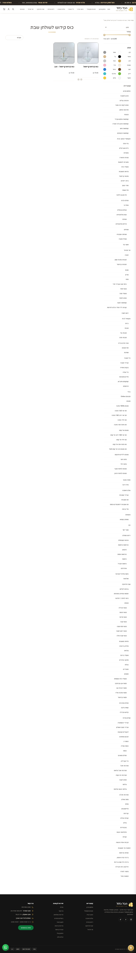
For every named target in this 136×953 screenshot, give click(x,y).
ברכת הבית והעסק (123, 857)
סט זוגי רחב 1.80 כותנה (119, 415)
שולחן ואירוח (126, 718)
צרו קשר (61, 911)
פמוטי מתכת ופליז (121, 693)
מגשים (127, 603)
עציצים (125, 219)
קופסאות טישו (124, 128)
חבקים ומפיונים (124, 737)
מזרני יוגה (125, 485)
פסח (127, 279)
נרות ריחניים (125, 181)
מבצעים (22, 9)
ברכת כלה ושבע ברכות (121, 862)
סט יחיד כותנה (122, 420)
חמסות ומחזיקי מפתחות (121, 594)
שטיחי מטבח (123, 239)
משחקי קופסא (124, 519)
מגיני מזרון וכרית (123, 343)
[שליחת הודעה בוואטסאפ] (5, 947)
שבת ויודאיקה (40, 9)
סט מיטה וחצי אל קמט (120, 444)
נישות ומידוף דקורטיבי (122, 574)
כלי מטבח (71, 9)
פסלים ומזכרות (124, 703)
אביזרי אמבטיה (124, 495)
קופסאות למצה (122, 303)
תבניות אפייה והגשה (122, 842)
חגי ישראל (30, 9)
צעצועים (127, 515)
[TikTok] (120, 920)
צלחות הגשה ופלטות (120, 789)
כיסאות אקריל (122, 564)
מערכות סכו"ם (124, 795)
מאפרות (126, 153)
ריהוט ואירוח (51, 9)
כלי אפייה (126, 372)
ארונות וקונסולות (123, 540)
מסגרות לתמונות (123, 162)
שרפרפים (124, 568)
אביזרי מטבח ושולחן (122, 727)
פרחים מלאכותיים (121, 224)
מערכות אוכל (124, 766)
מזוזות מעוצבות (124, 641)
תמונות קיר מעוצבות (124, 848)
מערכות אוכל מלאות (120, 770)
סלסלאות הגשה (122, 832)
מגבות (127, 328)
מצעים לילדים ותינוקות (122, 455)
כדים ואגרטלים (124, 148)
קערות (125, 837)
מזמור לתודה (124, 871)
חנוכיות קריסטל (122, 264)
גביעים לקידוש (124, 589)
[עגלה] (4, 9)
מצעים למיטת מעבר (120, 469)
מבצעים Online (125, 396)
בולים (125, 823)
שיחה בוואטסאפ (26, 928)
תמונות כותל (125, 876)
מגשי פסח (123, 289)
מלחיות (126, 651)
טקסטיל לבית (126, 319)
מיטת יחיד (123, 464)
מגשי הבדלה (123, 608)
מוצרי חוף (126, 530)
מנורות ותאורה (124, 158)
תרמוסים (126, 386)
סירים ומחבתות (124, 377)
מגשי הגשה (123, 612)
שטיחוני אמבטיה (122, 234)
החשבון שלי (60, 933)
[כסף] (81, 79)
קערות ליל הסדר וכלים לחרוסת (117, 307)
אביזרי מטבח (124, 363)
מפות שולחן (125, 799)
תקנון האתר (60, 922)
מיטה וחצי (124, 459)
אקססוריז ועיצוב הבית (123, 139)
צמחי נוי (126, 205)
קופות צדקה (125, 708)
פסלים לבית (125, 200)
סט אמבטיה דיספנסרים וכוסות (119, 504)
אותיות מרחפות (124, 853)
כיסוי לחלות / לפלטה (122, 598)
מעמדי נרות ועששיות (120, 679)
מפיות (127, 804)
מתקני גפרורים (124, 660)
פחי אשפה (125, 190)
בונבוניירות (123, 827)
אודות (61, 907)
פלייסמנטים (125, 809)
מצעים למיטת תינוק (120, 473)
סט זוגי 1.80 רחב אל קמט (118, 435)
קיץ (129, 525)
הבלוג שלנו (60, 937)
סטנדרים (126, 669)
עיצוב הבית (80, 9)
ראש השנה (125, 313)
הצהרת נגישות (59, 929)
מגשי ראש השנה (121, 631)
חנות (108, 9)
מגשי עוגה (123, 622)
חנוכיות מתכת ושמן (121, 260)
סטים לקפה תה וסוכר (122, 105)
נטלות (127, 665)
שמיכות (126, 352)
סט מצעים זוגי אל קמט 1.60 (118, 449)
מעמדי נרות (125, 167)
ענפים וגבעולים (122, 210)
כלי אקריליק (125, 761)
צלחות (125, 784)
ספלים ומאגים (122, 755)
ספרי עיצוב (125, 185)
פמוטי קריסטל (122, 697)
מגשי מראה (123, 617)
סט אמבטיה (125, 500)
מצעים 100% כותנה (122, 406)
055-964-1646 (26, 907)
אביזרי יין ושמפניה (123, 723)
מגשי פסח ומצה (122, 626)
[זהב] (78, 79)
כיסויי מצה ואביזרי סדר (120, 284)
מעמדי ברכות (124, 655)
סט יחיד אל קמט (121, 440)
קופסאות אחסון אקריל (122, 119)
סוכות (127, 270)
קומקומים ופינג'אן (123, 381)
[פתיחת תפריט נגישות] (131, 948)
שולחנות (126, 579)
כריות (127, 323)
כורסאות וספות (122, 554)
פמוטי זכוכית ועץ (121, 688)
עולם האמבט (61, 9)
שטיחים (126, 230)
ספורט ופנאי (126, 480)
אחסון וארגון (102, 9)
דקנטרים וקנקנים (123, 732)
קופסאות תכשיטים (123, 133)
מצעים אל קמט (124, 430)
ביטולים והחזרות (58, 918)
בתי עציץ (126, 143)
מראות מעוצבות (124, 171)
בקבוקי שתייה (124, 368)
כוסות (125, 751)
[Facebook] (126, 920)
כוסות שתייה (125, 746)
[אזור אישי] (8, 9)
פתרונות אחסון (124, 110)
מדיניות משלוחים (58, 915)
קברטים (126, 813)
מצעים (128, 401)
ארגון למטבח (124, 96)
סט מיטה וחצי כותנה (120, 425)
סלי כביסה (125, 509)
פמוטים (126, 674)
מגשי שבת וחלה (122, 636)
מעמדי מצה (123, 293)
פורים (127, 275)
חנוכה (127, 255)
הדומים (124, 550)
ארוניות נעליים (124, 101)
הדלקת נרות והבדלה (122, 867)
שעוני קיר (126, 245)
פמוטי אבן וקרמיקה (121, 683)
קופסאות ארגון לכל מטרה (121, 124)
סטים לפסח (123, 298)
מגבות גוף (123, 333)
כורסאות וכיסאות (123, 545)
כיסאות (124, 559)
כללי (129, 392)
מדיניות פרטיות (59, 926)
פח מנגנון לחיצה (121, 195)
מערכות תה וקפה (121, 775)
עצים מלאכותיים (122, 215)
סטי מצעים (125, 348)
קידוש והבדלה (124, 712)
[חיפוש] (13, 9)
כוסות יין (126, 741)
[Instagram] (131, 920)
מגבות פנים (123, 337)
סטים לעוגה (123, 780)
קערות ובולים (124, 818)
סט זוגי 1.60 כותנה (121, 411)
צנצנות (126, 114)
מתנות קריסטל (124, 176)
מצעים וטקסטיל (91, 9)
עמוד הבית (131, 20)
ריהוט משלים (126, 535)
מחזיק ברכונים (124, 646)
